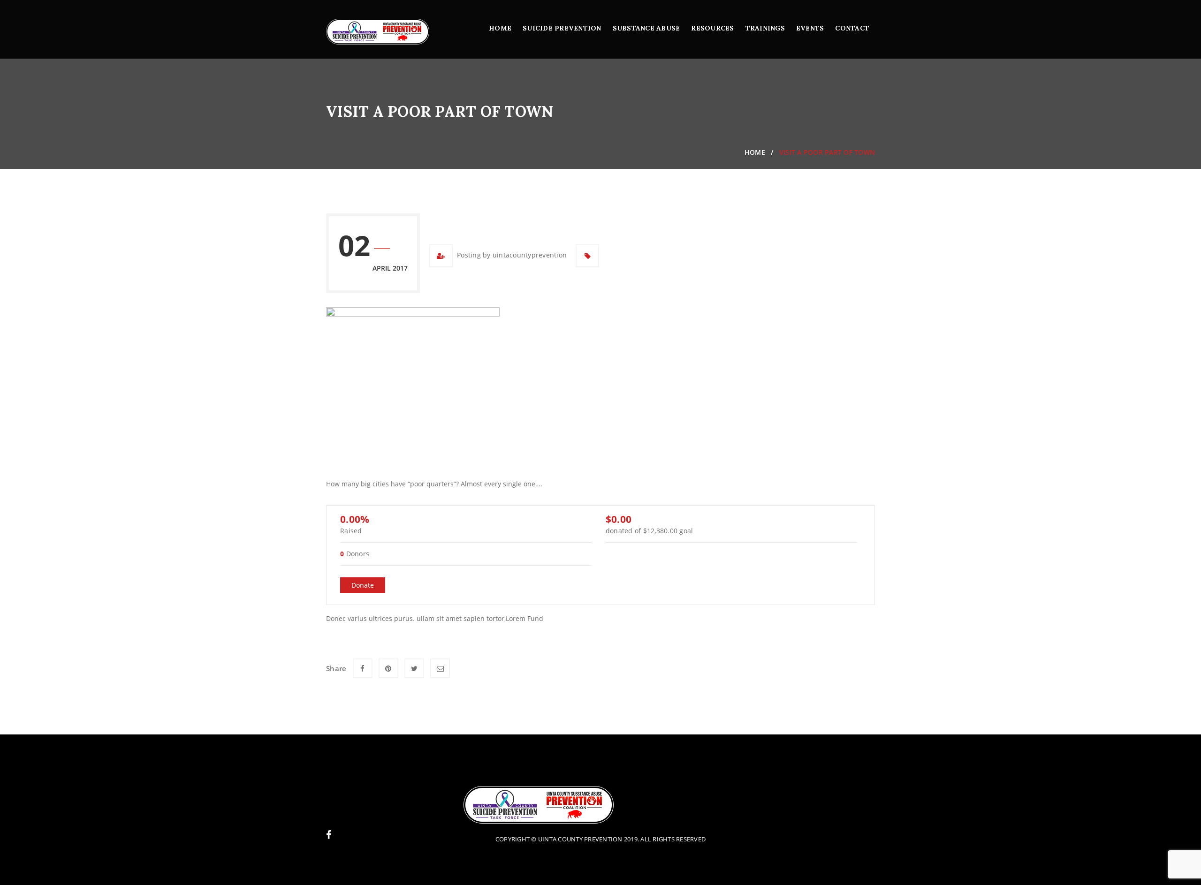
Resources (712, 28)
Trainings (765, 28)
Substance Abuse (646, 28)
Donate (362, 585)
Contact (852, 28)
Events (810, 28)
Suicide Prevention (562, 28)
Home (500, 28)
